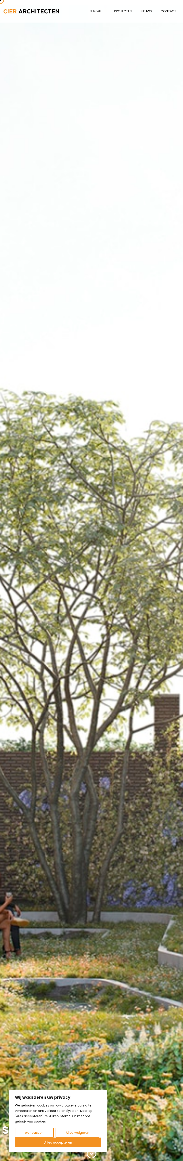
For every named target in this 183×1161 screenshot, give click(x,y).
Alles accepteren (58, 1142)
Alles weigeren (77, 1132)
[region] (58, 1121)
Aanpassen (34, 1132)
